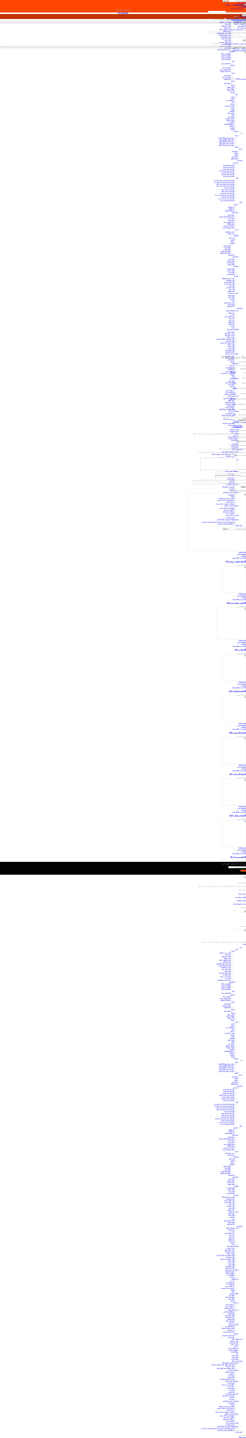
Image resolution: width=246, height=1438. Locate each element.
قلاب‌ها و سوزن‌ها (232, 1246)
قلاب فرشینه (230, 1257)
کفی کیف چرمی (229, 1202)
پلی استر (235, 1087)
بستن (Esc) (242, 1437)
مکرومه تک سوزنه (228, 1089)
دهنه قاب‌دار (230, 1182)
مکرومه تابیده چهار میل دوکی (225, 1107)
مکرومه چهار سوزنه (228, 1096)
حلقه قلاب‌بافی (229, 382)
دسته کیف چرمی (229, 1144)
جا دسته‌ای (231, 1175)
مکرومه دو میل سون (227, 1115)
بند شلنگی (231, 1131)
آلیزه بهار (228, 978)
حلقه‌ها (232, 1164)
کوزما (232, 1020)
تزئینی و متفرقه (233, 1211)
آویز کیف (231, 1158)
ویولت (232, 1025)
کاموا (232, 1056)
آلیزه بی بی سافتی (225, 953)
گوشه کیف (231, 1222)
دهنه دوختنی (230, 1180)
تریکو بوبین (234, 1082)
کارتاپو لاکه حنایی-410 (237, 774)
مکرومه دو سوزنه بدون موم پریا (224, 1106)
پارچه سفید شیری (228, 1332)
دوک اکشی (231, 400)
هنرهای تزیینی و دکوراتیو (230, 492)
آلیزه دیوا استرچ (226, 967)
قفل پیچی (231, 1191)
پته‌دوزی (231, 1390)
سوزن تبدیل (234, 1344)
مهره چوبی (231, 425)
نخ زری (232, 1280)
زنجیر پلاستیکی (229, 1153)
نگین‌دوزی (231, 1392)
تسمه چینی (234, 1357)
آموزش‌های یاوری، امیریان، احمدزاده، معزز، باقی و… (217, 1428)
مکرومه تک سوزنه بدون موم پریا (224, 1104)
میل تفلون (231, 1239)
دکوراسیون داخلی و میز (227, 1415)
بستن (244, 944)
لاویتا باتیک (227, 1004)
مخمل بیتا (231, 1044)
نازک (234, 393)
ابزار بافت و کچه (233, 396)
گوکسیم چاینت (226, 985)
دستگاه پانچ (234, 440)
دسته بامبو (231, 1137)
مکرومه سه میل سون (227, 1117)
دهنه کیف (235, 1177)
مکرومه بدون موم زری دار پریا (224, 1118)
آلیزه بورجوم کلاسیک (224, 49)
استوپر (232, 1160)
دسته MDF (230, 1146)
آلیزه (232, 951)
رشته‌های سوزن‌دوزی (231, 471)
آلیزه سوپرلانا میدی (225, 965)
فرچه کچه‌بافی (229, 404)
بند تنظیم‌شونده (229, 1133)
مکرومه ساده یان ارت (227, 1124)
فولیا (232, 1042)
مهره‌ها (236, 421)
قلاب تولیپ (230, 1262)
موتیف (232, 386)
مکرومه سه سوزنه (228, 1093)
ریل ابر (236, 1346)
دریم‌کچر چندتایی (229, 394)
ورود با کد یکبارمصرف (239, 22)
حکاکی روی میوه (229, 1417)
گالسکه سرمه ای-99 (238, 857)
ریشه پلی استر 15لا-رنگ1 (226, 1071)
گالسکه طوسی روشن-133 (236, 562)
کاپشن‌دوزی (230, 1377)
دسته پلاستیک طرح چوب (226, 1138)
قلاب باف (233, 399)
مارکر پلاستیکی (229, 1271)
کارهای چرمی (230, 1421)
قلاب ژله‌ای (230, 1260)
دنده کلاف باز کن (233, 436)
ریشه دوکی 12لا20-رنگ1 (226, 1067)
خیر (235, 378)
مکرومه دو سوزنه (228, 1091)
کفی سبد (231, 1208)
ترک (237, 17)
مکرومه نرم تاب (229, 1111)
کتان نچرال (230, 1018)
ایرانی (237, 20)
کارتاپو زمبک (227, 996)
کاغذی (236, 1073)
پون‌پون (232, 361)
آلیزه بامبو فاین (226, 956)
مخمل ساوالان (229, 1045)
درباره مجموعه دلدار (239, 904)
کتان (236, 1102)
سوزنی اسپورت (229, 1033)
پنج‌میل (232, 1242)
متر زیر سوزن (233, 429)
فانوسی (232, 1217)
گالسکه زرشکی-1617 (237, 816)
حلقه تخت (227, 1168)
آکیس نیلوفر (230, 1014)
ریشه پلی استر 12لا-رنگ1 (226, 1064)
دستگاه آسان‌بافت (228, 398)
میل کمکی (231, 1229)
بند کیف (235, 1127)
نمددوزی (231, 488)
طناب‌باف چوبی (229, 402)
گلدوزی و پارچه (233, 411)
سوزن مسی (230, 1248)
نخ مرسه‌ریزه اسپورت (227, 373)
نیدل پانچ (231, 1322)
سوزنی (232, 1035)
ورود (244, 15)
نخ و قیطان (234, 363)
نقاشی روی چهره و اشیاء (226, 1406)
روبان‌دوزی (230, 1386)
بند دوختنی (231, 1129)
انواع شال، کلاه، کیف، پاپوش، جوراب (222, 454)
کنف (233, 376)
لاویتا (232, 1002)
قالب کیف (231, 1215)
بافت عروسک (230, 1366)
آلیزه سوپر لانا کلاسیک (224, 963)
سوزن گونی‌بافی (229, 1250)
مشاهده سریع (241, 554)
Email (243, 476)
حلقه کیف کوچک (225, 1173)
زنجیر (236, 1151)
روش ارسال (242, 894)
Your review (241, 469)
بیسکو (236, 1080)
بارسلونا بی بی (229, 1027)
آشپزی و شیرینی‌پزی (231, 1423)
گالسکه (232, 1038)
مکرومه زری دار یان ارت (226, 1122)
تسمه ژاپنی (234, 444)
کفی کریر (231, 1204)
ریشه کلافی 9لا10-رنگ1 (226, 1065)
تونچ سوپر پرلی (226, 993)
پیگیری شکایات (241, 900)
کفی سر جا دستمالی (227, 1197)
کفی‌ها (236, 1195)
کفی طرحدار (230, 1206)
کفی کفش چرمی (229, 1200)
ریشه (236, 1062)
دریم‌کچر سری (229, 392)
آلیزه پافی (227, 971)
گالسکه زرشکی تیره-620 (236, 603)
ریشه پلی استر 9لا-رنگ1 (226, 1069)
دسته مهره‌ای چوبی (228, 1149)
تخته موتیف (230, 405)
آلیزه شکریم (227, 974)
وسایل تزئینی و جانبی (231, 353)
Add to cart (242, 420)
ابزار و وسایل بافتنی (232, 1228)
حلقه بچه (231, 381)
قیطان (232, 375)
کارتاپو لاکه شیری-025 (237, 733)
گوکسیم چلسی (226, 987)
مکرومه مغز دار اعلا (228, 1120)
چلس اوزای (230, 1040)
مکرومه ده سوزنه (228, 1100)
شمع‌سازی (231, 1403)
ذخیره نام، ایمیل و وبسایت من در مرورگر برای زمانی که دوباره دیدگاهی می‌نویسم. (218, 480)
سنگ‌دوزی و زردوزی (227, 475)
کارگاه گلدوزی (229, 413)
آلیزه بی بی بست (225, 976)
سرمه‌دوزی (230, 1383)
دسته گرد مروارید (228, 1147)
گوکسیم (231, 982)
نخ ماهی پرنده (230, 371)
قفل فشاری (230, 1188)
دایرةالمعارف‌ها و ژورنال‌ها (226, 1430)
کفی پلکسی (230, 1209)
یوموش (232, 1055)
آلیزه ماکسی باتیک (225, 960)
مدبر (233, 1219)
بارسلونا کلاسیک (229, 1051)
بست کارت (234, 447)
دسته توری (231, 1140)
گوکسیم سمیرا (226, 989)
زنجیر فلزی (230, 1155)
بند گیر (232, 1162)
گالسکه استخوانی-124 (237, 691)
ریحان (232, 1036)
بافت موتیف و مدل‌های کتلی (225, 457)
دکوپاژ (232, 1404)
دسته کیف (235, 1135)
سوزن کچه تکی (229, 1251)
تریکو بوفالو (234, 1084)
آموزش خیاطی (229, 1372)
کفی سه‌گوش (230, 1199)
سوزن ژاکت (230, 1253)
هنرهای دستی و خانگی (231, 1414)
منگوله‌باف (231, 359)
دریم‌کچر (235, 1302)
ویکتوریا (232, 1049)
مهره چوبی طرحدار (228, 423)
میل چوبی (231, 1237)
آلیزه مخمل (227, 958)
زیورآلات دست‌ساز (228, 1419)
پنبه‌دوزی (231, 1399)
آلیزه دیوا (228, 954)
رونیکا (232, 1031)
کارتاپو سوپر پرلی (225, 998)
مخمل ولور (227, 1011)
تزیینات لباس (230, 1410)
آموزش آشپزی (229, 1424)
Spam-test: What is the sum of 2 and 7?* (232, 483)
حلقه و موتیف (234, 1293)
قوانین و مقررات (240, 897)
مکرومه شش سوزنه (227, 1098)
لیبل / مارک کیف (229, 1220)
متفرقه (236, 1058)
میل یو (232, 1231)
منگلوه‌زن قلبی (229, 1273)
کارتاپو (232, 994)
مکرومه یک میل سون (227, 1113)
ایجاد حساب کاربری (237, 8)
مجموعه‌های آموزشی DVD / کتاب (227, 1426)
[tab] (121, 425)
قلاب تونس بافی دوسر (227, 1259)
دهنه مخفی (230, 1184)
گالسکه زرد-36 (240, 650)
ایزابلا (232, 1013)
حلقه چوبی (231, 384)
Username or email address (236, 12)
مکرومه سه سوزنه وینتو (226, 1095)
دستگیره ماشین (233, 438)
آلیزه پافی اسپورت (225, 973)
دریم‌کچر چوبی (229, 390)
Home (243, 20)
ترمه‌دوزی (231, 1375)
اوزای (232, 1024)
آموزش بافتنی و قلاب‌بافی (230, 1362)
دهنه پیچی (231, 1178)
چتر (237, 1353)
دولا (233, 20)
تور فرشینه (230, 417)
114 (235, 383)
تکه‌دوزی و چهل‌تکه (228, 487)
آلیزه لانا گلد (227, 962)
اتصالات (235, 1157)
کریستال (231, 1053)
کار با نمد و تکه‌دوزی (232, 1393)
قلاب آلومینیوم (229, 1268)
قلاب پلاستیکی (229, 1266)
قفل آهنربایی (230, 1193)
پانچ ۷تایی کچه (230, 407)
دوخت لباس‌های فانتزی (227, 1379)
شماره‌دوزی (230, 1388)
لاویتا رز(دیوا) (227, 1005)
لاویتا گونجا (227, 1007)
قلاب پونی (231, 1264)
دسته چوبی (230, 1142)
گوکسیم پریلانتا (226, 983)
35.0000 (233, 372)
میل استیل (231, 1240)
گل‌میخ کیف (230, 1224)
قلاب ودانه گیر (233, 431)
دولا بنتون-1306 (241, 79)
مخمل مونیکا (230, 1047)
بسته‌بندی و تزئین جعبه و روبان (224, 1412)
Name (243, 473)
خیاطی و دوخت (233, 1370)
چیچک (236, 1078)
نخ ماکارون (230, 1284)
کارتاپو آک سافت (225, 1000)
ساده (234, 404)
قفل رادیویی (230, 1189)
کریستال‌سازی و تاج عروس (225, 1408)
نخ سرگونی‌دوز (229, 367)
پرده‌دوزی (231, 1373)
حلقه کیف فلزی (226, 1171)
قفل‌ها (236, 1186)
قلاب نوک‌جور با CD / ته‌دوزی (225, 1255)
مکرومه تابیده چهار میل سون (225, 1109)
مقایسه (243, 556)
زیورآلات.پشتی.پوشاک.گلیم (227, 409)
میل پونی (231, 1235)
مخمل (232, 1009)
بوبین (232, 1244)
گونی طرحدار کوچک (228, 415)
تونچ (233, 991)
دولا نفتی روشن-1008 (239, 48)
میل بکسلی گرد (229, 1233)
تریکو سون (234, 1076)
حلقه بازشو (227, 1166)
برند (240, 20)
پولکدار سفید (230, 1016)
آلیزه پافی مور (226, 969)
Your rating (242, 455)
